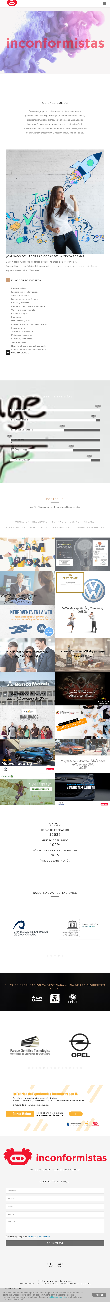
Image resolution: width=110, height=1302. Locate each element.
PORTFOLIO (55, 499)
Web (33, 527)
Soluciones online (55, 527)
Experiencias (15, 527)
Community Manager (89, 527)
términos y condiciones (39, 1236)
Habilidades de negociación (83, 732)
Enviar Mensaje (55, 1243)
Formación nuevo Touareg (27, 765)
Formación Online (65, 522)
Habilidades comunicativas (27, 732)
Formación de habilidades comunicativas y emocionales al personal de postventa (27, 591)
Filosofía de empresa (26, 280)
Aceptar (99, 1295)
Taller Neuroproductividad (83, 564)
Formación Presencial (30, 522)
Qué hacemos (20, 353)
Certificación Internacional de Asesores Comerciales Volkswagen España (82, 591)
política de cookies (57, 1297)
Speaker (90, 522)
